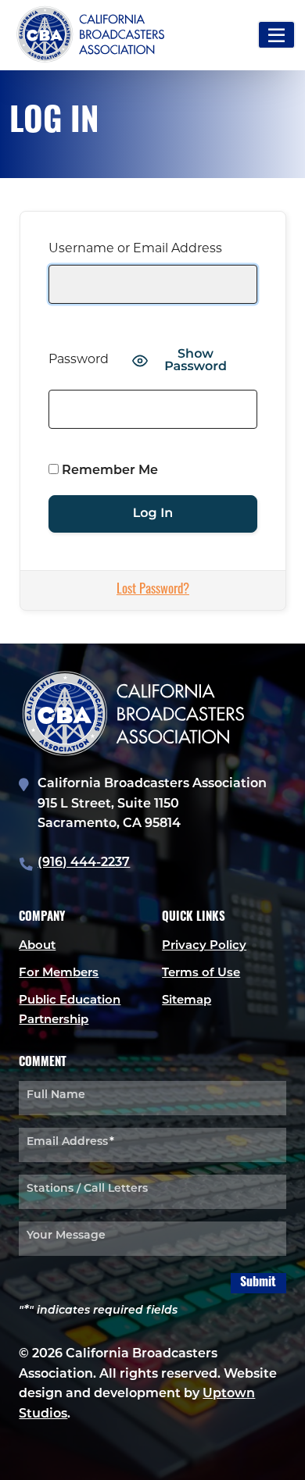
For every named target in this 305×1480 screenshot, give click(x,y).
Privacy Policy (204, 946)
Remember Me (108, 471)
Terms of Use (201, 973)
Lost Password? (153, 590)
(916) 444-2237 (84, 863)
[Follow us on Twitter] (34, 1459)
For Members (59, 973)
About (37, 946)
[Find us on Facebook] (65, 1459)
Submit (258, 1283)
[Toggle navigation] (276, 34)
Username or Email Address (135, 249)
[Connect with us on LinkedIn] (97, 1459)
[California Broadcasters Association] (37, 35)
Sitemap (186, 1001)
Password (78, 360)
